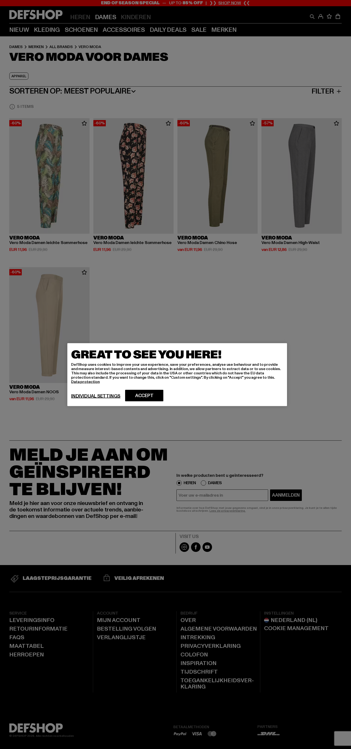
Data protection (85, 381)
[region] (177, 374)
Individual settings (95, 396)
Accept (144, 395)
